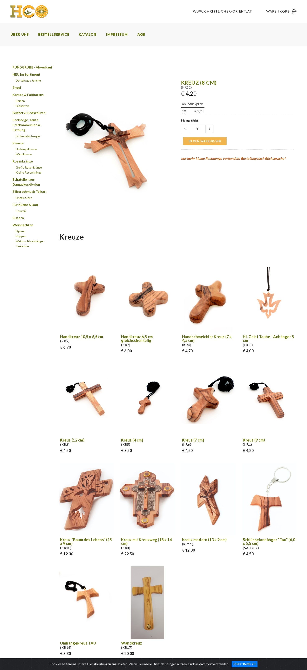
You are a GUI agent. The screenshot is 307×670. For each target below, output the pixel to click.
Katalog (88, 34)
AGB (141, 34)
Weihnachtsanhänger (30, 241)
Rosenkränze (23, 161)
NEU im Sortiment (26, 74)
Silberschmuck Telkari (29, 191)
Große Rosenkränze (29, 167)
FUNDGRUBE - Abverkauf (32, 67)
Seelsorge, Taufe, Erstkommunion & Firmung (27, 125)
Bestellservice (53, 34)
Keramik (21, 211)
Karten (20, 101)
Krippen (21, 236)
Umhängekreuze (26, 149)
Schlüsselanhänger (28, 136)
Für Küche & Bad (25, 205)
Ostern (18, 218)
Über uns (19, 34)
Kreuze (18, 143)
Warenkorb (278, 11)
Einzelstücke (24, 197)
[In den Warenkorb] (171, 222)
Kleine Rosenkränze (29, 172)
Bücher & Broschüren (29, 113)
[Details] (110, 329)
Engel (17, 87)
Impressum (117, 34)
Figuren (20, 231)
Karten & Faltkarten (28, 94)
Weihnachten (23, 225)
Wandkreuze (24, 154)
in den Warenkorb (205, 141)
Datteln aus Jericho (28, 80)
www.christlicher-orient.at (222, 11)
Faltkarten (22, 106)
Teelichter (22, 246)
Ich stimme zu (244, 664)
